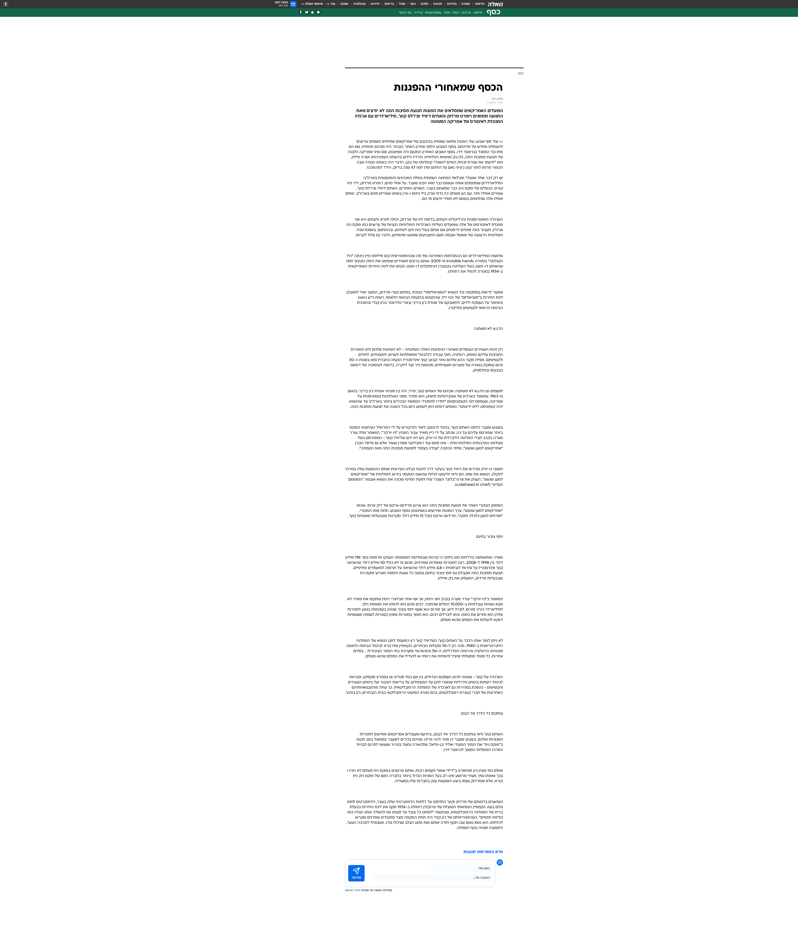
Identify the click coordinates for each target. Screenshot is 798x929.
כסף (413, 4)
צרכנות (466, 12)
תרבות (437, 4)
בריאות (389, 4)
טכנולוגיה (359, 4)
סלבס (424, 4)
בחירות (452, 4)
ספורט (466, 4)
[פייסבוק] (300, 12)
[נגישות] (5, 4)
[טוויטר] (306, 12)
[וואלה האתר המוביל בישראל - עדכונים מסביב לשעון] (495, 4)
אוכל (402, 4)
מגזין (447, 12)
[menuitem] (477, 4)
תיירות (375, 4)
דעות (456, 12)
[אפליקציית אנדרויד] (318, 12)
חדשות (480, 4)
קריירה (418, 12)
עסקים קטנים (433, 12)
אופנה (344, 4)
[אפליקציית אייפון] (312, 12)
